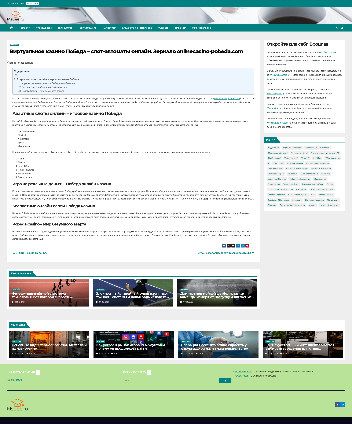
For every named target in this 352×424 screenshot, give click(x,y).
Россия (330, 184)
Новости (24, 28)
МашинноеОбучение (277, 179)
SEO (282, 163)
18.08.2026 (19, 353)
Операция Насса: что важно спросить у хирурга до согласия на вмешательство (214, 346)
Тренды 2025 (44, 28)
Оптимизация (274, 184)
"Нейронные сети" (299, 153)
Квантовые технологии (321, 168)
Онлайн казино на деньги (31, 252)
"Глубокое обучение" (292, 148)
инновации (297, 200)
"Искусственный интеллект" (317, 148)
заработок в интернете (278, 200)
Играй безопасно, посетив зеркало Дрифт (224, 252)
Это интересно (201, 28)
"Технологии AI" (291, 158)
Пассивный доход (291, 184)
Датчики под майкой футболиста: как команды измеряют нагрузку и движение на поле (216, 297)
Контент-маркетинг (309, 174)
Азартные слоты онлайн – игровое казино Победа (48, 79)
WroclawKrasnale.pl (279, 75)
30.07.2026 (104, 353)
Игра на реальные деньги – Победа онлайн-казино (49, 83)
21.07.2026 (188, 353)
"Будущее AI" (273, 148)
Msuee (32, 353)
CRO (275, 163)
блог (313, 195)
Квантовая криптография (317, 163)
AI (268, 163)
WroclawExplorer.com (277, 123)
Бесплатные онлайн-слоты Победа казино (44, 87)
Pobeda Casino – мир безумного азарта (43, 91)
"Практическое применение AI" (325, 153)
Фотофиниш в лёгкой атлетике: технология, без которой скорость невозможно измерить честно (41, 297)
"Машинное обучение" (278, 153)
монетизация (333, 200)
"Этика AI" (305, 158)
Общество (17, 341)
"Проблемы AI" (274, 158)
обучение (272, 205)
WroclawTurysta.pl (328, 52)
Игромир (180, 28)
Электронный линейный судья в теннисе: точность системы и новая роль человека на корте (131, 297)
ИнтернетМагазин (295, 163)
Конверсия (292, 174)
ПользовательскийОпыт (313, 184)
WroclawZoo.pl (274, 108)
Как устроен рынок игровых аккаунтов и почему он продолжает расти (130, 346)
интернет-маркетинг (314, 200)
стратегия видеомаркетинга (292, 205)
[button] (337, 28)
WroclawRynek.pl (275, 93)
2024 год (317, 158)
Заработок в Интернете (137, 28)
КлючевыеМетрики (276, 174)
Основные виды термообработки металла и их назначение (49, 346)
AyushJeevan (241, 376)
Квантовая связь (275, 168)
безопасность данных (298, 195)
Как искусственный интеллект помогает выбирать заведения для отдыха (299, 346)
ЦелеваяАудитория (276, 195)
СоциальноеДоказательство (280, 189)
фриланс (313, 205)
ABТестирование (332, 158)
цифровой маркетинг (329, 205)
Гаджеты (163, 28)
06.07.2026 (273, 353)
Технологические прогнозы (322, 189)
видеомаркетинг (325, 195)
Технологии (65, 28)
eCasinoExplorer (243, 371)
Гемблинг (14, 45)
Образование (88, 28)
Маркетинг (109, 28)
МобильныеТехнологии (299, 179)
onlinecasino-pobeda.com (227, 98)
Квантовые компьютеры (297, 168)
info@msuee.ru (14, 380)
